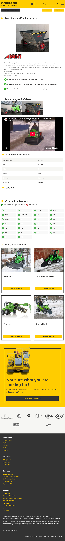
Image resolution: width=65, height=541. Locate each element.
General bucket (42, 324)
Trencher (7, 324)
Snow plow (8, 276)
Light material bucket (45, 276)
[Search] (57, 3)
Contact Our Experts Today (32, 398)
